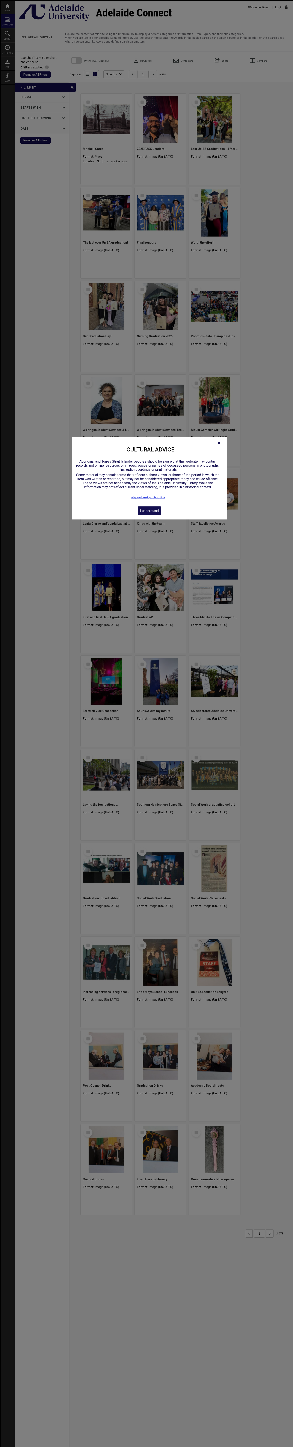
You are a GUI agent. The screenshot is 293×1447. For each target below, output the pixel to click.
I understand (149, 511)
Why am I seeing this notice (148, 497)
